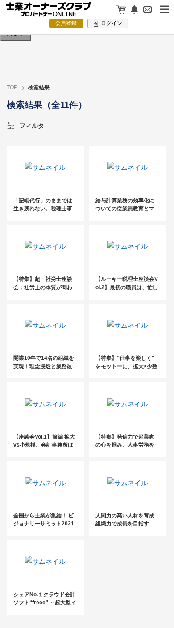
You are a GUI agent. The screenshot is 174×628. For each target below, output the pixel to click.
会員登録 (66, 23)
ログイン (110, 23)
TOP (12, 87)
